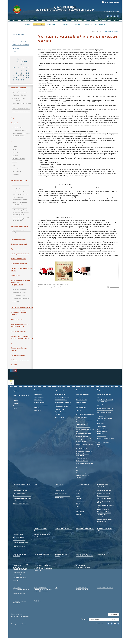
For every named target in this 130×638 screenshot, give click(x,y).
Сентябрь (21, 65)
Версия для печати (114, 287)
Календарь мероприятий (21, 60)
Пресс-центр (99, 31)
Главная (93, 31)
